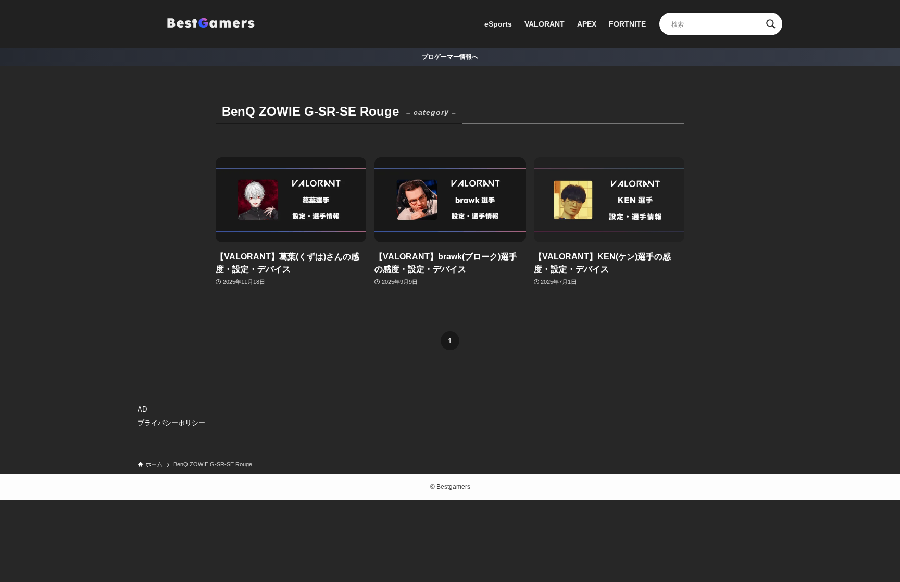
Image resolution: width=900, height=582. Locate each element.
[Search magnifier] (771, 24)
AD (142, 409)
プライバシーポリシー (171, 423)
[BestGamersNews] (210, 24)
